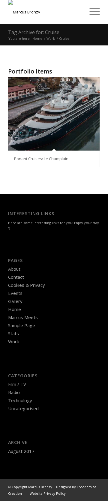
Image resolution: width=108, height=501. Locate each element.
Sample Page (21, 325)
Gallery (15, 301)
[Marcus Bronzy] (45, 12)
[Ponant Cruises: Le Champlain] (54, 114)
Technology (20, 400)
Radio (14, 392)
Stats (13, 333)
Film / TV (17, 384)
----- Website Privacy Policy (44, 493)
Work (13, 341)
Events (15, 293)
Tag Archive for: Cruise (33, 32)
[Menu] (91, 12)
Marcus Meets (23, 317)
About (14, 269)
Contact (16, 277)
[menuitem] (91, 12)
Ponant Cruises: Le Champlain (41, 158)
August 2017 (21, 451)
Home (14, 309)
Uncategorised (23, 408)
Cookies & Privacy (26, 285)
